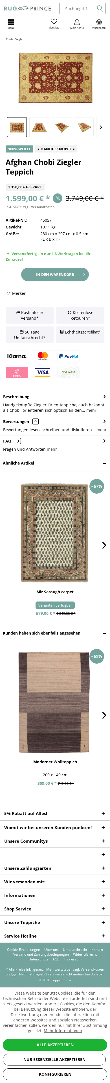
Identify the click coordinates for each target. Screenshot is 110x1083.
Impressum (73, 959)
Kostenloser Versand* (31, 315)
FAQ (11, 441)
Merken (19, 293)
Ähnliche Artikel (18, 463)
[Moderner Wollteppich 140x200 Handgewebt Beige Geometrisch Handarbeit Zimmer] (55, 703)
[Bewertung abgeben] (55, 180)
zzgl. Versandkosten (38, 206)
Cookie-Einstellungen (23, 949)
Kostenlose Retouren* (82, 315)
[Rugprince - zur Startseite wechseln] (27, 8)
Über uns (51, 949)
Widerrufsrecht (85, 954)
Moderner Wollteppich (55, 761)
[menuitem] (99, 24)
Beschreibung (16, 396)
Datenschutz (38, 959)
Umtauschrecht (75, 949)
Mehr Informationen (63, 1030)
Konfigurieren (55, 1074)
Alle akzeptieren (55, 1044)
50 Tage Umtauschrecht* (29, 334)
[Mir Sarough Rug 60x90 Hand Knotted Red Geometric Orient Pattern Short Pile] (55, 533)
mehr (90, 410)
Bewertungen (16, 421)
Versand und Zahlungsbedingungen (41, 954)
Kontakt (97, 949)
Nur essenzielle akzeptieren (54, 1059)
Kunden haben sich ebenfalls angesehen (41, 633)
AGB (56, 959)
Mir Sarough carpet (55, 591)
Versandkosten (92, 969)
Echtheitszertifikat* (82, 332)
